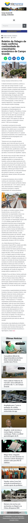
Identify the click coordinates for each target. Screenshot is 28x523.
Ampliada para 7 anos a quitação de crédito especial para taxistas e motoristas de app (12, 408)
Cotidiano (14, 35)
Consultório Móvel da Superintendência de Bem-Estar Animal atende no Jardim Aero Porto (13, 359)
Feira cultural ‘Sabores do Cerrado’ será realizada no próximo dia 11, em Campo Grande (13, 384)
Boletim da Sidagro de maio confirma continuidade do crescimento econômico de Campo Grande (14, 47)
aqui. (14, 330)
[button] (14, 20)
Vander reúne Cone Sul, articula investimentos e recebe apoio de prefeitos (13, 483)
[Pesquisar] (24, 26)
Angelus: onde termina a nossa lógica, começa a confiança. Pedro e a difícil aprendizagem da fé (13, 433)
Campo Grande (7, 35)
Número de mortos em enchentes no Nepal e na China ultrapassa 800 (13, 506)
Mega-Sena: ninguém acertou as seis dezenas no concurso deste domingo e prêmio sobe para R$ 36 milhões (14, 459)
